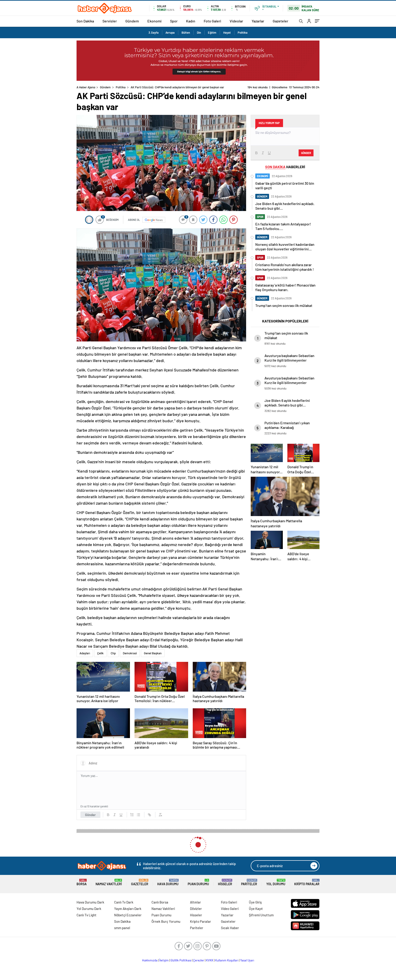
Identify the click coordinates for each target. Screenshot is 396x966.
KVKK (209, 960)
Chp (113, 653)
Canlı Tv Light (86, 915)
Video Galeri (230, 908)
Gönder (90, 815)
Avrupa (170, 32)
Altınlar (195, 902)
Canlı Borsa (159, 902)
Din (199, 32)
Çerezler (198, 960)
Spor (174, 21)
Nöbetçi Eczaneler (128, 915)
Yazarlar (258, 21)
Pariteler (249, 882)
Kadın (190, 21)
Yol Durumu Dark (89, 908)
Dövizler (196, 908)
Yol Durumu (275, 882)
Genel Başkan (153, 653)
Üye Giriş (255, 902)
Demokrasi (130, 653)
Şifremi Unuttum (261, 915)
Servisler (109, 21)
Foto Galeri (212, 21)
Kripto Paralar (306, 882)
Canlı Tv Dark (123, 902)
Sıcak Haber (230, 928)
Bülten (186, 32)
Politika (243, 32)
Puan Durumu (198, 882)
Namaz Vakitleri (109, 882)
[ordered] (132, 814)
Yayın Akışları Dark (127, 908)
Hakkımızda (149, 960)
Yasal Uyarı (247, 960)
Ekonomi (154, 21)
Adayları (85, 653)
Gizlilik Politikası (180, 960)
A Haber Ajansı (86, 87)
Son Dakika (85, 21)
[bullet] (138, 814)
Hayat (227, 32)
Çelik (100, 653)
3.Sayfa (153, 32)
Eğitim (212, 32)
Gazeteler (280, 21)
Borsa (82, 882)
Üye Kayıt (256, 908)
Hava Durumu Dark (90, 902)
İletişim (164, 960)
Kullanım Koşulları (226, 960)
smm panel (122, 928)
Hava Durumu (168, 882)
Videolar (236, 21)
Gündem (132, 21)
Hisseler (225, 882)
